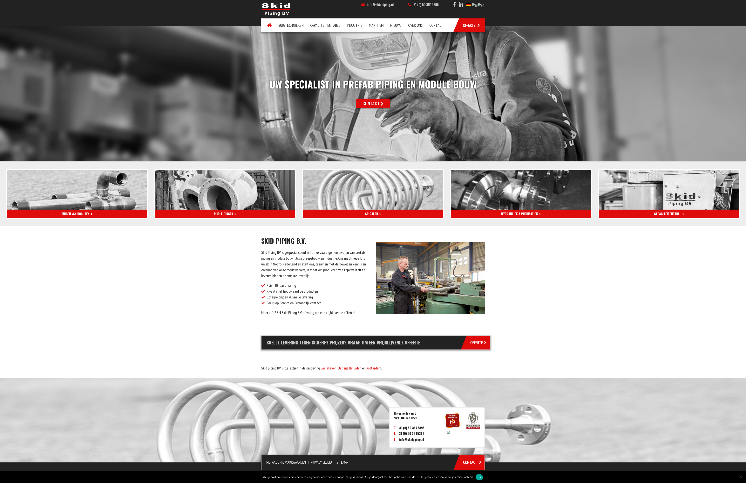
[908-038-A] (77, 194)
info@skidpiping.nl (380, 4)
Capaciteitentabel (667, 214)
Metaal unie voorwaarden (286, 462)
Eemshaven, (329, 368)
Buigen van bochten (75, 214)
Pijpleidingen (223, 214)
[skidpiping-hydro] (521, 194)
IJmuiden (355, 368)
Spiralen (371, 214)
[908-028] (225, 194)
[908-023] (669, 194)
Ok (479, 477)
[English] (481, 5)
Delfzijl (343, 368)
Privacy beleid (321, 462)
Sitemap (342, 462)
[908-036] (373, 194)
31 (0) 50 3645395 (426, 4)
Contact (371, 103)
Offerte (477, 342)
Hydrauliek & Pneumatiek (519, 214)
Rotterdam (373, 368)
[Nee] (741, 477)
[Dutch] (475, 5)
